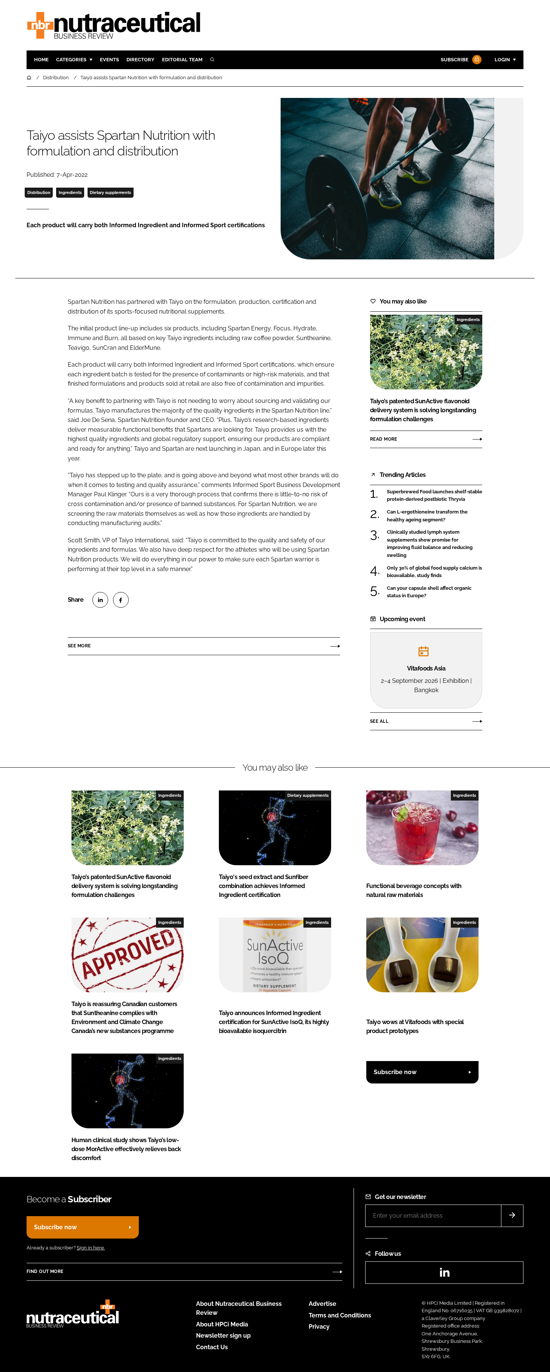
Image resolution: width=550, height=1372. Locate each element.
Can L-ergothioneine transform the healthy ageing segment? (427, 516)
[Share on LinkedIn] (100, 600)
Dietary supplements (110, 192)
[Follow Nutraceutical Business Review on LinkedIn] (444, 1274)
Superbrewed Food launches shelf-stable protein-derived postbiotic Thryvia (434, 495)
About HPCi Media (222, 1324)
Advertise (322, 1303)
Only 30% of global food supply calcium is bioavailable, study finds (434, 572)
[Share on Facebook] (121, 600)
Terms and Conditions (340, 1315)
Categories (71, 59)
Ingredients (70, 192)
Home (41, 59)
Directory (140, 59)
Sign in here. (91, 1248)
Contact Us (212, 1347)
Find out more (45, 1271)
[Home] (30, 77)
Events (109, 59)
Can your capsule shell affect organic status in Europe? (429, 592)
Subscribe (454, 59)
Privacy (319, 1326)
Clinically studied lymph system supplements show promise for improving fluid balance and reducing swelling (430, 543)
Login (502, 59)
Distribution (39, 192)
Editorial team (182, 59)
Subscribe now (395, 1072)
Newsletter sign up (223, 1335)
